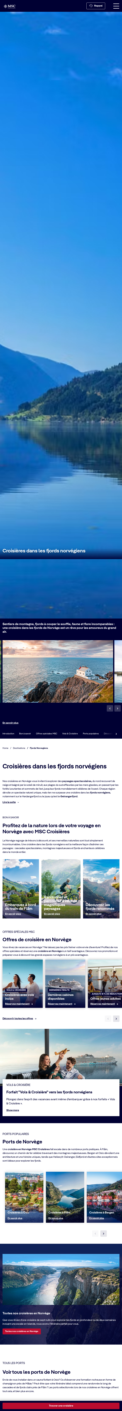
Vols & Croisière (70, 734)
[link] (17, 1004)
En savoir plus (10, 723)
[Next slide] (116, 1018)
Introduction (8, 734)
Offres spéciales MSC (46, 734)
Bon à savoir (25, 734)
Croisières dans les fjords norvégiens (44, 551)
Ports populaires (91, 734)
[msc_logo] (9, 6)
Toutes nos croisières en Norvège (21, 1331)
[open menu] (116, 5)
